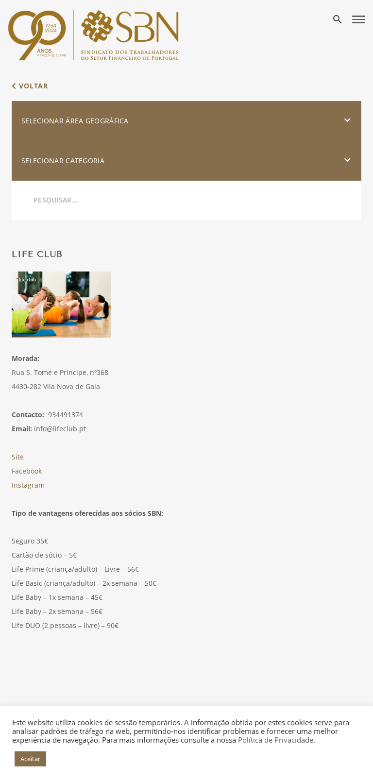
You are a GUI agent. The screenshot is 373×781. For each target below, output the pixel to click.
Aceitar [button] (30, 758)
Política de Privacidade (275, 740)
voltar (32, 85)
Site (18, 456)
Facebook (27, 470)
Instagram (28, 485)
